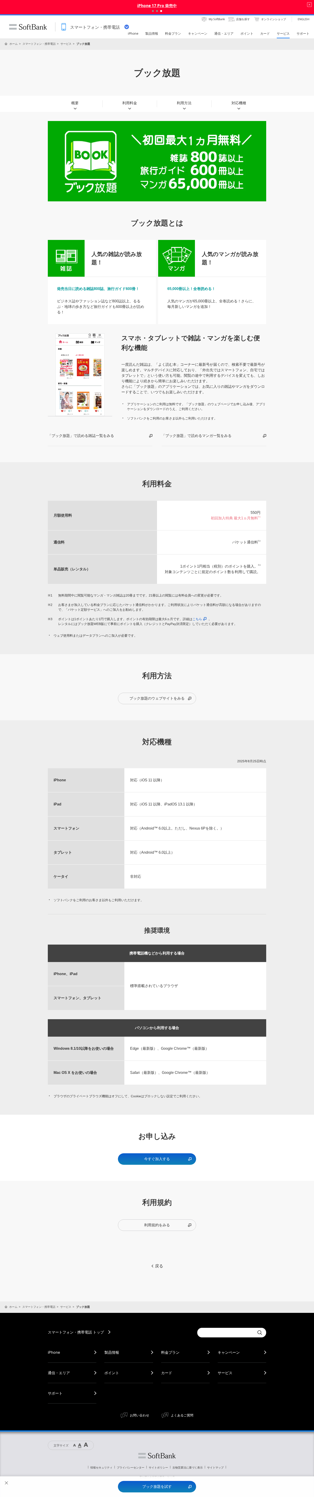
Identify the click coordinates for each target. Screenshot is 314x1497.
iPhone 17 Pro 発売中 (157, 5)
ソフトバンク (157, 1455)
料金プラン (170, 1352)
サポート (55, 1393)
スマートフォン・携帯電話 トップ (76, 1332)
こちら (197, 619)
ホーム (13, 44)
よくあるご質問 (182, 1415)
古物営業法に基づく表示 (187, 1467)
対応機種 (238, 103)
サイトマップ (215, 1467)
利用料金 (129, 103)
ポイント (111, 1372)
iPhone (54, 1352)
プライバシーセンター (130, 1467)
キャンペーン (229, 1352)
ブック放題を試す (157, 1487)
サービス (65, 44)
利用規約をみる (157, 1225)
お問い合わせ (139, 1415)
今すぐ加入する (157, 1159)
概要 (75, 103)
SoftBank (28, 27)
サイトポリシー (158, 1467)
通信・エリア (59, 1372)
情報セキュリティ (101, 1467)
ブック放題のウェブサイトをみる (157, 698)
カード (166, 1372)
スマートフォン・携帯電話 (39, 44)
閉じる (6, 1483)
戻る (159, 1266)
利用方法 (184, 103)
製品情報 (111, 1352)
